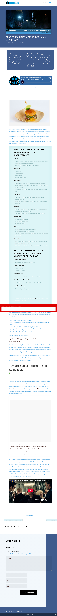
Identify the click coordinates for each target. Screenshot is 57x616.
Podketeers (23, 43)
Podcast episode (16, 43)
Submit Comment (29, 592)
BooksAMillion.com (38, 388)
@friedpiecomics (17, 388)
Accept (28, 309)
